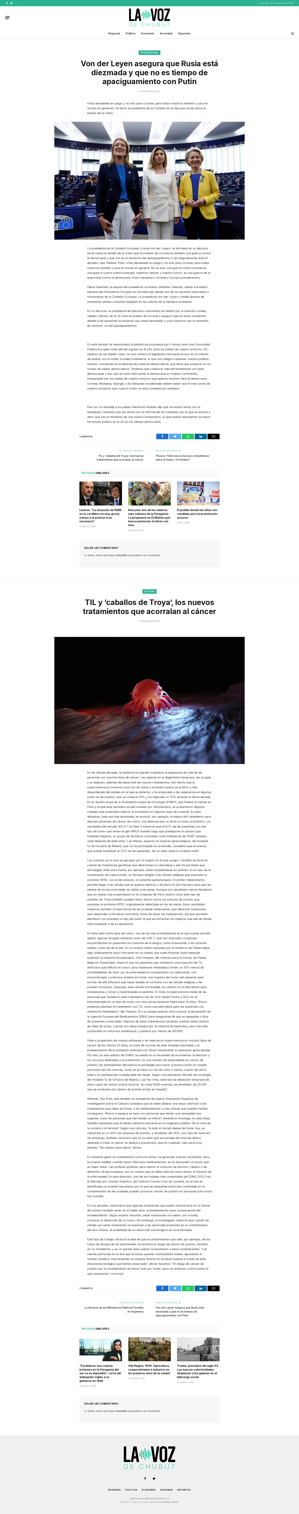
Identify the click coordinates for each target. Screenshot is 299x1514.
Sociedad (166, 33)
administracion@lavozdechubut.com (149, 1498)
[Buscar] (292, 33)
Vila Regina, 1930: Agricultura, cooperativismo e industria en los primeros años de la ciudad (149, 1369)
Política (130, 33)
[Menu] (7, 18)
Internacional (149, 52)
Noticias (149, 591)
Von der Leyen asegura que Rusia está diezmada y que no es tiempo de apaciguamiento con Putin (180, 1311)
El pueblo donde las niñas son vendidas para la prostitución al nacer (197, 513)
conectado (121, 555)
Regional (114, 33)
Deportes (184, 33)
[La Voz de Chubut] (149, 17)
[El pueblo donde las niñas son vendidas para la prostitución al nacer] (198, 493)
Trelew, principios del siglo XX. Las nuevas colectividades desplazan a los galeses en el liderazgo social (198, 1371)
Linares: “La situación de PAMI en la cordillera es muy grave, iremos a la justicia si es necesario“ (100, 515)
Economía (147, 33)
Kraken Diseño (171, 1501)
